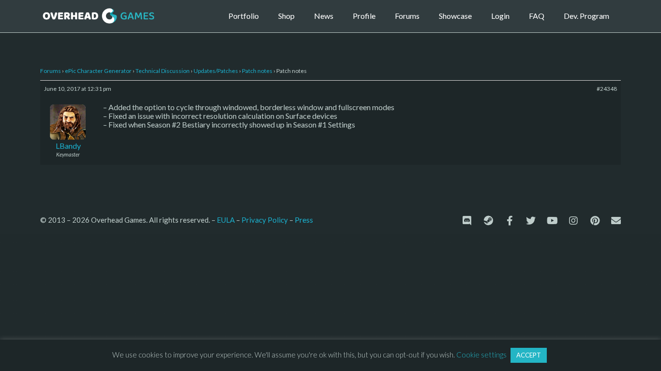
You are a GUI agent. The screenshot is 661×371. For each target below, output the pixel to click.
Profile (364, 15)
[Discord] (467, 221)
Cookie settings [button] (481, 354)
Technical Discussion (162, 70)
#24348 (607, 88)
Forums (407, 15)
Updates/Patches (216, 70)
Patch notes (257, 70)
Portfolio (243, 15)
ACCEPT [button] (528, 355)
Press (304, 219)
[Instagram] (573, 221)
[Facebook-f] (509, 221)
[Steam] (488, 221)
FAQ (536, 15)
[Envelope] (616, 221)
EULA (226, 219)
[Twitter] (531, 221)
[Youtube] (552, 221)
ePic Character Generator (98, 70)
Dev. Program (586, 15)
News (323, 15)
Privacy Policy (264, 219)
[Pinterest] (595, 221)
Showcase (455, 15)
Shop (286, 15)
